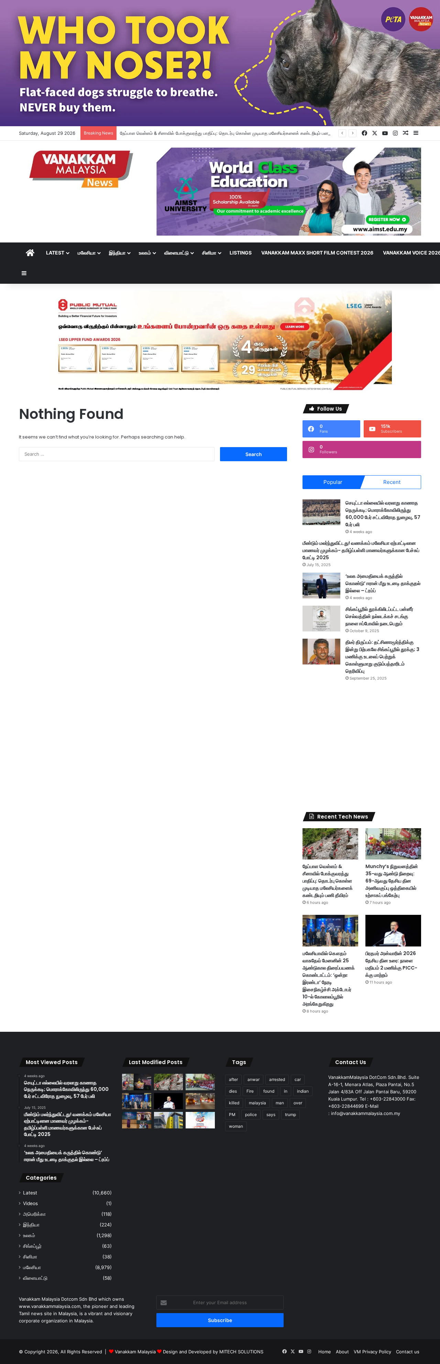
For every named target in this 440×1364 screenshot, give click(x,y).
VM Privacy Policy (372, 1351)
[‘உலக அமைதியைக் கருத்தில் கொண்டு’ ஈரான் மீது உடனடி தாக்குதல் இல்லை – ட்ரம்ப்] (321, 585)
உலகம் (145, 253)
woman (236, 1126)
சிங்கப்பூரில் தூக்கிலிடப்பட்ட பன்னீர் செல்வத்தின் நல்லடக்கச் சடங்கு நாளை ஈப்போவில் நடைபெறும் (379, 616)
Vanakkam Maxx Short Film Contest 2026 (317, 253)
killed (234, 1102)
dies (233, 1091)
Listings (241, 253)
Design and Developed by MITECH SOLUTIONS (213, 1351)
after (233, 1079)
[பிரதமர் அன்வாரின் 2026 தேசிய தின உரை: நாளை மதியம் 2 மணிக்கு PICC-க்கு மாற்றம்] (393, 930)
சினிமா (209, 253)
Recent (391, 482)
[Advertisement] (361, 747)
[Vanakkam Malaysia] (82, 169)
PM (232, 1114)
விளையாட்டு (176, 253)
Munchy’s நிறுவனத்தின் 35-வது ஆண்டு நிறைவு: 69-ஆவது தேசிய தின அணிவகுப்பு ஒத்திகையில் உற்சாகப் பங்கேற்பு (391, 881)
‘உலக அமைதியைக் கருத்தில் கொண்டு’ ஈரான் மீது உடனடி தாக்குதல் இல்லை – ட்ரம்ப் (382, 583)
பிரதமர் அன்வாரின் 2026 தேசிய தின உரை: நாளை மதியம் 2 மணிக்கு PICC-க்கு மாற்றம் (391, 964)
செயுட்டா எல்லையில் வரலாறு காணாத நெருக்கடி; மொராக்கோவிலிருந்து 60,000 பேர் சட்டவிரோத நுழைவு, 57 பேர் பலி (382, 513)
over (298, 1102)
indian (303, 1091)
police (251, 1114)
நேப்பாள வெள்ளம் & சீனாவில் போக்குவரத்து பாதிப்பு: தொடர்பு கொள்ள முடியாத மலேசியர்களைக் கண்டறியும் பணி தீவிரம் (232, 133)
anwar (254, 1079)
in (285, 1091)
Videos (30, 1203)
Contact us (407, 1351)
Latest (55, 253)
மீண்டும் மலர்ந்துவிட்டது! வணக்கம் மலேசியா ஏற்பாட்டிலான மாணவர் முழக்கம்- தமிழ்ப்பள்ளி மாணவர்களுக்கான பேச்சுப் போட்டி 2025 (360, 550)
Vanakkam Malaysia (136, 1351)
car (298, 1079)
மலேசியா (87, 253)
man (280, 1102)
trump (290, 1114)
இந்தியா (117, 253)
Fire (250, 1091)
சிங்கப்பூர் (32, 1246)
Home (324, 1351)
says (270, 1114)
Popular (332, 482)
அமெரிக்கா (34, 1214)
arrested (277, 1079)
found (268, 1091)
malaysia (257, 1102)
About (342, 1351)
